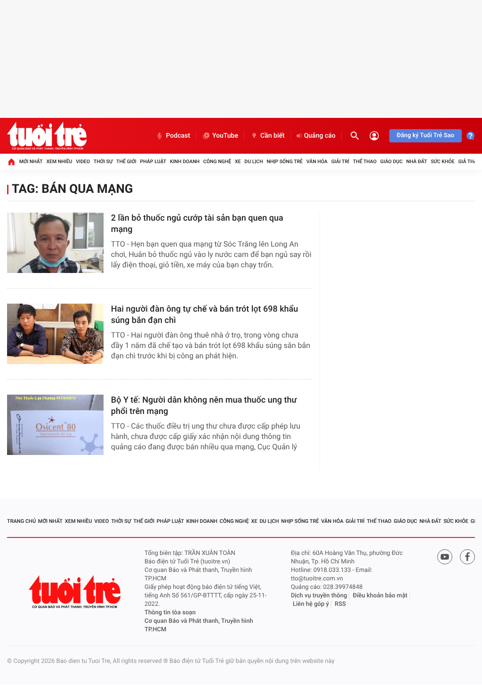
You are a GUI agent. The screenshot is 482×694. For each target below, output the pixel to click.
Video (83, 161)
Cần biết (272, 136)
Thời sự (103, 161)
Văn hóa (317, 161)
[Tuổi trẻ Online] (76, 592)
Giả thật (469, 161)
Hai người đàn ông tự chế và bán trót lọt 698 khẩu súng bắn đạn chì (204, 314)
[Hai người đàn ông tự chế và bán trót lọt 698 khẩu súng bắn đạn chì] (55, 334)
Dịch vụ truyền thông (319, 595)
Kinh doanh (185, 161)
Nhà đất (416, 161)
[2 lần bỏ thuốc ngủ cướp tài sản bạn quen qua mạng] (55, 243)
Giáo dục (391, 161)
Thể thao (365, 161)
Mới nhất (31, 161)
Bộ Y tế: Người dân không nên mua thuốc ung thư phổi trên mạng (204, 405)
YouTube (225, 136)
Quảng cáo (320, 136)
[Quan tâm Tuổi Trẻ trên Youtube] (444, 556)
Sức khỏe (442, 161)
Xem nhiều (59, 161)
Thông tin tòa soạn (170, 612)
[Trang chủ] (11, 162)
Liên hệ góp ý (311, 604)
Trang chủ (21, 521)
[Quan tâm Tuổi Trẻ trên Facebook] (467, 556)
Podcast (178, 136)
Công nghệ (217, 161)
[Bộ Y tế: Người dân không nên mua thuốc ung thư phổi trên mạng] (55, 425)
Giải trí (340, 161)
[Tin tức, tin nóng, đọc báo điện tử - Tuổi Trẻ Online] (47, 136)
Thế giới (126, 161)
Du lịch (253, 161)
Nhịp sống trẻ (284, 161)
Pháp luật (153, 161)
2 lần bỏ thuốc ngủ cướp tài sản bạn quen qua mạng (197, 223)
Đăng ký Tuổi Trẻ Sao (425, 135)
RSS (340, 604)
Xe (238, 161)
